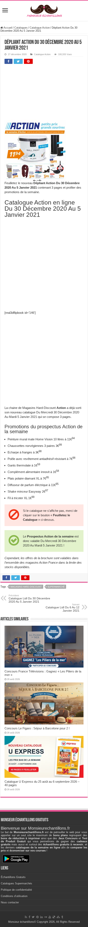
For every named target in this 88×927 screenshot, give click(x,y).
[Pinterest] (37, 917)
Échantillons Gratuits (13, 877)
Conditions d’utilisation (14, 896)
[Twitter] (33, 917)
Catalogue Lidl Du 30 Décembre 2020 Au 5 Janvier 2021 (29, 598)
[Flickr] (45, 917)
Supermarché (56, 586)
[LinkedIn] (41, 917)
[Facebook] (29, 917)
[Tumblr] (62, 917)
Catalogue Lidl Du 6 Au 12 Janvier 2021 (62, 607)
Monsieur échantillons (21, 921)
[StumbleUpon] (58, 917)
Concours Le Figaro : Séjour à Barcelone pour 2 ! (37, 728)
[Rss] (25, 917)
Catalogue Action (40, 27)
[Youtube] (49, 917)
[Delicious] (53, 917)
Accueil (7, 27)
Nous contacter (10, 902)
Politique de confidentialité (16, 889)
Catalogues (21, 27)
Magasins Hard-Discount (26, 586)
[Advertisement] (35, 92)
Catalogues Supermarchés (16, 883)
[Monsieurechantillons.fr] (44, 10)
